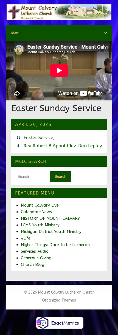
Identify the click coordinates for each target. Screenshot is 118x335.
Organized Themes (59, 300)
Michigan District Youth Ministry (51, 231)
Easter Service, (39, 137)
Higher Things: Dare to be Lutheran (55, 244)
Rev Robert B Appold (46, 145)
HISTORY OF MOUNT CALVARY (50, 218)
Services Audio (35, 251)
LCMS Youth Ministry (40, 225)
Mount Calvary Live (40, 205)
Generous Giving (36, 257)
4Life (25, 238)
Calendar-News (36, 211)
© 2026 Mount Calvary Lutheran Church (59, 292)
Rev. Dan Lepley (85, 145)
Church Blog (32, 264)
